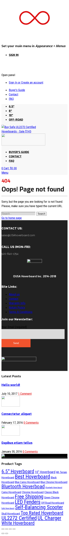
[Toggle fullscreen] (10, 529)
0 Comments (31, 422)
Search (41, 213)
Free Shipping (29, 496)
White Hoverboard (18, 523)
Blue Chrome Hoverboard (53, 482)
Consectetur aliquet (16, 414)
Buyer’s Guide (17, 90)
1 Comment (25, 393)
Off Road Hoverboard (52, 502)
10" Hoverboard (45, 472)
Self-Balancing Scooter (39, 507)
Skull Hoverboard (10, 513)
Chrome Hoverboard (33, 492)
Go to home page (11, 218)
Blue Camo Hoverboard (27, 482)
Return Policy (17, 307)
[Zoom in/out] (14, 529)
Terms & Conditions (20, 312)
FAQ (11, 99)
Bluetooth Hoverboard (53, 487)
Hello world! (10, 385)
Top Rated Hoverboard (42, 513)
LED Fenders (27, 502)
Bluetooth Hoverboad (23, 486)
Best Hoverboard (32, 477)
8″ (10, 111)
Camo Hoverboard (11, 492)
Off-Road (16, 119)
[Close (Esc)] (2, 529)
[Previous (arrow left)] (2, 533)
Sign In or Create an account (26, 82)
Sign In (14, 55)
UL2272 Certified (19, 518)
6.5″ (11, 106)
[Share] (6, 529)
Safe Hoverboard (7, 508)
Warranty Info (17, 303)
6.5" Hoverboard (17, 471)
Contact (13, 94)
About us (14, 294)
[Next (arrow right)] (6, 533)
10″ (11, 115)
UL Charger (49, 518)
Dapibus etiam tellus (16, 443)
